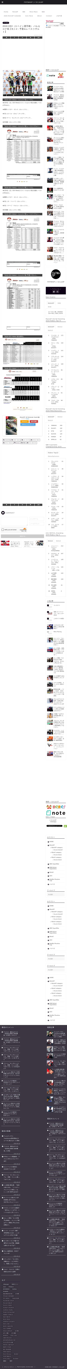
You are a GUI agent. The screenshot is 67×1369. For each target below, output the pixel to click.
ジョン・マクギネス (7, 1328)
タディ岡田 (13, 1333)
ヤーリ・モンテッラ (32, 442)
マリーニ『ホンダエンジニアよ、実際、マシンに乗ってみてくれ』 (11, 1049)
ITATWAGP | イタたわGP (33, 2)
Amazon (24, 421)
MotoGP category (57, 847)
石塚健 (23, 442)
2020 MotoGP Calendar (12, 16)
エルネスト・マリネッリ (8, 1314)
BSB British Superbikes (53, 868)
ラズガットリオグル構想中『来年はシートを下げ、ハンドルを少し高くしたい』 (11, 1210)
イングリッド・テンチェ (8, 1309)
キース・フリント (6, 1319)
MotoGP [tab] (51, 303)
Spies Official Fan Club (7, 1293)
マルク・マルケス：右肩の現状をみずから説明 (11, 1270)
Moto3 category (56, 857)
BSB (43, 12)
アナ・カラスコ (6, 1298)
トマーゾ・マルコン (8, 442)
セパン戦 (16, 1330)
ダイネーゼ (5, 1335)
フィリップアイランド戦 (8, 1342)
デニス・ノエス (14, 1335)
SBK (24, 12)
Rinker (27, 418)
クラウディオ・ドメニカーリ (8, 1321)
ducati (4, 1286)
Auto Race (29, 16)
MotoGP (15, 12)
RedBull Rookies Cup (55, 880)
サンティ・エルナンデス (8, 1326)
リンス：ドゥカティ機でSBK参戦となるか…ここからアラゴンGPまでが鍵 (11, 1233)
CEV (51, 875)
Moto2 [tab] (60, 327)
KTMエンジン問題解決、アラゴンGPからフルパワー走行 (12, 1159)
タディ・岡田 (5, 1333)
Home (6, 12)
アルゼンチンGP (15, 1298)
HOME (52, 841)
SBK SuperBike (54, 864)
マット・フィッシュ (7, 1354)
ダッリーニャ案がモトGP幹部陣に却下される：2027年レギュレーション (11, 1073)
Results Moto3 (58, 859)
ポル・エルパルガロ (7, 1349)
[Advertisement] (22, 54)
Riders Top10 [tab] (53, 453)
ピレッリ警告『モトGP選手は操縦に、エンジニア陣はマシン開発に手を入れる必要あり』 (11, 1221)
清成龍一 (5, 1360)
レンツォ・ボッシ (6, 1358)
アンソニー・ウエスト (7, 1305)
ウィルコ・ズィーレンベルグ (8, 1312)
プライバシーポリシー (9, 1366)
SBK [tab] (59, 303)
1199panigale (6, 1284)
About (39, 16)
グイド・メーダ (6, 1323)
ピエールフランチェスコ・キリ (9, 1340)
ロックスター (15, 1358)
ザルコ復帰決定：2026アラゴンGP (11, 1252)
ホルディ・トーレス (7, 1347)
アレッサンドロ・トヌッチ (8, 1300)
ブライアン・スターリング (8, 1344)
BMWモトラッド (15, 1284)
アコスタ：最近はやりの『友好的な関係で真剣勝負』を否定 (10, 1033)
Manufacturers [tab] (53, 456)
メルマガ (59, 16)
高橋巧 (11, 1360)
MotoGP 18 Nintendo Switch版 (30, 417)
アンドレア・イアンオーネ (8, 1307)
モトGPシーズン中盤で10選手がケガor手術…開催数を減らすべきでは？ (11, 1096)
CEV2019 (17, 442)
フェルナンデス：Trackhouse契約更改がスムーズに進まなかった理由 (11, 1138)
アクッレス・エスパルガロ (8, 1296)
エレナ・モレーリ (6, 1316)
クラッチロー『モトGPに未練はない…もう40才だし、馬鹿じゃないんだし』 (11, 1261)
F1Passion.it (11, 1286)
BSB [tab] (49, 307)
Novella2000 (5, 1291)
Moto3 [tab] (50, 330)
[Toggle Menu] (2, 2)
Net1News (14, 1289)
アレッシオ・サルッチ (7, 1303)
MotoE (52, 872)
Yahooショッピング (28, 424)
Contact (49, 16)
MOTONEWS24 (6, 1289)
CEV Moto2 (5, 22)
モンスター (16, 1354)
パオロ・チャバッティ (7, 1337)
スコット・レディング (7, 1330)
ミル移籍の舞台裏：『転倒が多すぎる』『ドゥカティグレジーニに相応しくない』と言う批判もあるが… (11, 1188)
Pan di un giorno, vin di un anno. (25, 1366)
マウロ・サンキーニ (7, 1351)
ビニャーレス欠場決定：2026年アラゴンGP (11, 1168)
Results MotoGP (58, 850)
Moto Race (34, 12)
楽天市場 (33, 421)
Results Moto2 (58, 854)
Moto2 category (56, 852)
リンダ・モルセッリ (7, 1356)
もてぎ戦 (17, 1293)
